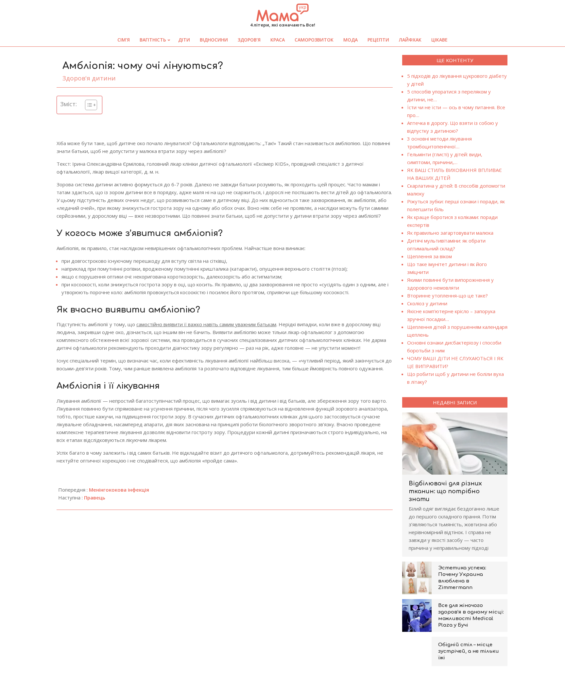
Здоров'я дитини (89, 78)
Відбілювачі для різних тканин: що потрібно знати (445, 491)
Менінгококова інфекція (119, 489)
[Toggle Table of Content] (87, 104)
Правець (94, 497)
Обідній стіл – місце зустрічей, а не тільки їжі (468, 651)
